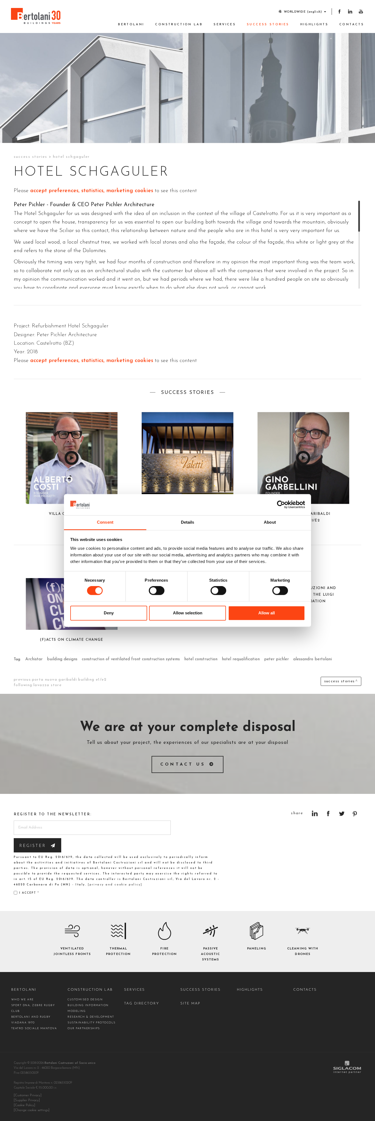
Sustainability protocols (91, 1022)
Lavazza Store (47, 685)
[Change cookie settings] (31, 1110)
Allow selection (187, 613)
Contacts (351, 24)
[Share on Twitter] (341, 813)
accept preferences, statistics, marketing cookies (91, 191)
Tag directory (141, 1003)
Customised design (85, 999)
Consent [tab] (105, 522)
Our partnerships (84, 1028)
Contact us (182, 764)
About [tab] (270, 522)
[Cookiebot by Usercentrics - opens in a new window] (281, 505)
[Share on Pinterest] (355, 813)
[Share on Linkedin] (314, 813)
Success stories (268, 24)
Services (225, 24)
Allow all (266, 613)
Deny (109, 613)
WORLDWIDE (303, 11)
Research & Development (91, 1017)
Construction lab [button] (179, 24)
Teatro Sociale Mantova (34, 1028)
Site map (190, 1003)
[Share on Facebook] (328, 813)
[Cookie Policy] (24, 1105)
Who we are (22, 999)
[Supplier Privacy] (27, 1100)
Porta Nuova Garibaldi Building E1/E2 (69, 680)
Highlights (314, 24)
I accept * (29, 892)
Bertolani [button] (131, 24)
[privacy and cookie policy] (115, 884)
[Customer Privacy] (27, 1095)
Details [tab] (187, 522)
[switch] (156, 590)
